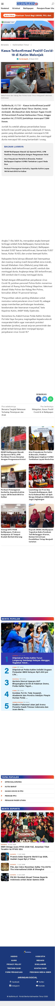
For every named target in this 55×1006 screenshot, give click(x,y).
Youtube (41, 985)
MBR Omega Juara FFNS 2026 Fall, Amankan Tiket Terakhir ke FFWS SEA (25, 848)
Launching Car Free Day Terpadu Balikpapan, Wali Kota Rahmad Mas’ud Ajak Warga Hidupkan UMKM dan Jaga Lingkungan (41, 495)
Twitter (41, 982)
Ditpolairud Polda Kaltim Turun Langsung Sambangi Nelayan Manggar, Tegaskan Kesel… (31, 660)
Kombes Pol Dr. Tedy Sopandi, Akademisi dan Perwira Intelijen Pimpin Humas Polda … (31, 695)
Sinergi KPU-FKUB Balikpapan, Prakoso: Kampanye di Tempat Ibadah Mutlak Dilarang (11, 533)
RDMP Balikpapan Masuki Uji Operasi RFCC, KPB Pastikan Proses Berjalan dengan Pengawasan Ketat (26, 153)
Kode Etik (40, 956)
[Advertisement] (27, 208)
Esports (4, 844)
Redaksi (40, 960)
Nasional (15, 679)
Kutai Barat (11, 786)
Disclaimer (40, 964)
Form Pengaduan (14, 972)
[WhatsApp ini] (50, 399)
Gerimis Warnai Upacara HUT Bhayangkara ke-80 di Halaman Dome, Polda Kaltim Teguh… (30, 683)
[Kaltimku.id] (27, 3)
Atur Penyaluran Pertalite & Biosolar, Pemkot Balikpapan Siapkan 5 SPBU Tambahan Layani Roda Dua (26, 161)
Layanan (15, 655)
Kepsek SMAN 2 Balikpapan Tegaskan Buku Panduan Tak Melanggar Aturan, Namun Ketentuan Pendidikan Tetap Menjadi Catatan (41, 535)
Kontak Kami (40, 968)
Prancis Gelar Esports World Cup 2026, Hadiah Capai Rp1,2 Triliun (29, 857)
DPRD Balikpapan (13, 782)
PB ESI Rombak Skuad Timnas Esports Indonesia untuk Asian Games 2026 (29, 878)
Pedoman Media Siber (40, 972)
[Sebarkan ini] (38, 399)
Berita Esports (11, 808)
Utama (14, 667)
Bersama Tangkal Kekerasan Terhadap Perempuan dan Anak (14, 410)
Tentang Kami (14, 968)
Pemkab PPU (10, 795)
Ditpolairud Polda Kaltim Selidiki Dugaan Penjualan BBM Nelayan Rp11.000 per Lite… (32, 672)
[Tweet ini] (44, 399)
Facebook (15, 982)
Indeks (14, 956)
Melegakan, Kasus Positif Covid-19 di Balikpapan (42, 409)
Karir (14, 960)
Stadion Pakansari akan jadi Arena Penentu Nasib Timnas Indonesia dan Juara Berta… (30, 707)
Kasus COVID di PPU (14, 791)
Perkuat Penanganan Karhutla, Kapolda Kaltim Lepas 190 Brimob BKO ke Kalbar (12, 493)
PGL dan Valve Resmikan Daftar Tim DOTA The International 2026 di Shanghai (30, 868)
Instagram (15, 985)
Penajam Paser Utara (15, 800)
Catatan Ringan (17, 702)
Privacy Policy (14, 964)
